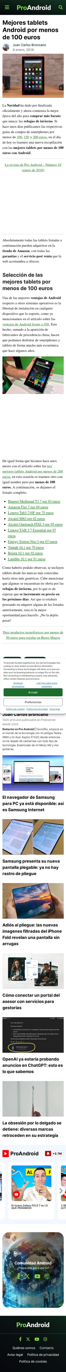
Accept (33, 692)
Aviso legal (54, 709)
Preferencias (33, 702)
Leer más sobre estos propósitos (46, 685)
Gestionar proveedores (18, 685)
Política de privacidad (37, 709)
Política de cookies (15, 709)
